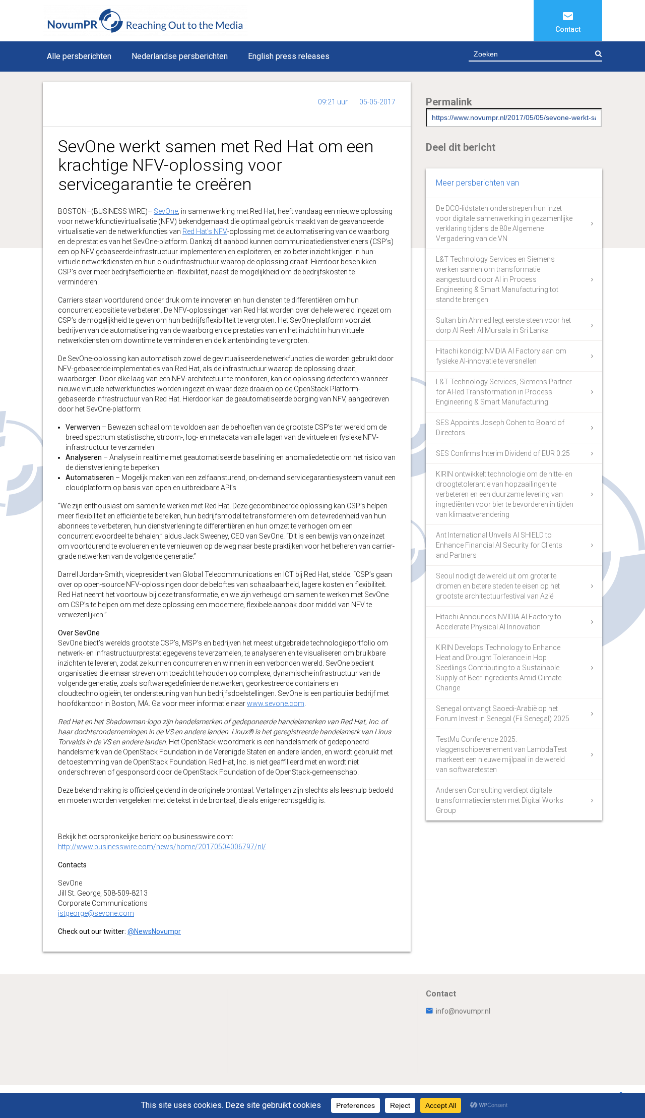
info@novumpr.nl (463, 1011)
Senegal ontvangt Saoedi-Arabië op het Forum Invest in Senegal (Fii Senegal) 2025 (502, 713)
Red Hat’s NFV (204, 231)
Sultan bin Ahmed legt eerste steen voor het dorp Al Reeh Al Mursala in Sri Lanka (503, 325)
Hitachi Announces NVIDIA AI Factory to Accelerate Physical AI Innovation (498, 622)
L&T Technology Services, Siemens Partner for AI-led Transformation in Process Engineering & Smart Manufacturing (504, 392)
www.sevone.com (275, 703)
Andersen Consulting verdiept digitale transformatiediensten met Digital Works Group (499, 800)
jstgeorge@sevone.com (96, 913)
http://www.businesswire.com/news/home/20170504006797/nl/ (162, 847)
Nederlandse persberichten (180, 56)
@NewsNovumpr (154, 931)
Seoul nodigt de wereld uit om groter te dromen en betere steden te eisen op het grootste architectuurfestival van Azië (498, 586)
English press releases (289, 56)
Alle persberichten (79, 56)
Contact (567, 29)
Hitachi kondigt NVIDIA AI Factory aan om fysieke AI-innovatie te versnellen (501, 356)
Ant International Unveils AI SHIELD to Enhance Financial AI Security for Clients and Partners (499, 545)
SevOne (166, 211)
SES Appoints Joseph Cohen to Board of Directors (500, 428)
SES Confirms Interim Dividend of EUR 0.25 (503, 453)
